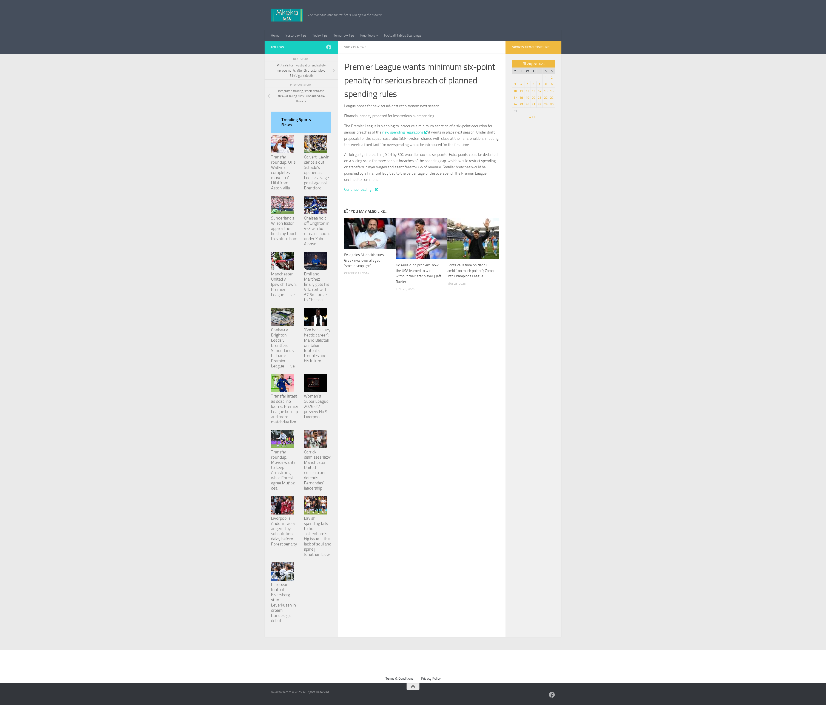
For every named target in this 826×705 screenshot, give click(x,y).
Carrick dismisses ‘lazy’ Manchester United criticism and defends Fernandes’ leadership (317, 470)
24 (515, 104)
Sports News (355, 47)
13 (533, 91)
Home (275, 35)
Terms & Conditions (399, 678)
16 (551, 91)
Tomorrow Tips (343, 35)
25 (521, 104)
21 (539, 98)
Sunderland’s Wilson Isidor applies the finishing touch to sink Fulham (284, 228)
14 (539, 91)
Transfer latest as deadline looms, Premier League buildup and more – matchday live (284, 408)
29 (545, 104)
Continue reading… (359, 189)
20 (533, 98)
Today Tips (319, 35)
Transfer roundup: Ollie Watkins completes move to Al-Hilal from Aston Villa (283, 172)
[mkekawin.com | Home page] (287, 15)
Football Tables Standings (402, 35)
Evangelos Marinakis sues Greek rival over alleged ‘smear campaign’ (364, 260)
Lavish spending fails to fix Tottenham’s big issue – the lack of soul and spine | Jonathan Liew (317, 536)
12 (527, 91)
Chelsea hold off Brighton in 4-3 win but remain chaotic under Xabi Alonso (317, 230)
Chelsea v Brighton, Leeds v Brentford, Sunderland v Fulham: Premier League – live (283, 348)
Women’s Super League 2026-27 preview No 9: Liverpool (316, 406)
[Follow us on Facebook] (328, 47)
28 (539, 104)
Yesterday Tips (295, 35)
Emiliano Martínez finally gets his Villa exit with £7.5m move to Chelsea (316, 286)
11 (521, 91)
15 (545, 91)
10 (515, 91)
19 (527, 98)
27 (533, 104)
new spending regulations (403, 132)
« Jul (532, 117)
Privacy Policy (431, 678)
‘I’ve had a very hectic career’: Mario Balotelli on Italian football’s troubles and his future (317, 345)
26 (527, 104)
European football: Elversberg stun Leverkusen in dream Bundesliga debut (283, 602)
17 (515, 98)
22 (545, 98)
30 (551, 104)
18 (521, 98)
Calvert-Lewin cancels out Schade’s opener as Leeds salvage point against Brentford (316, 172)
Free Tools (367, 35)
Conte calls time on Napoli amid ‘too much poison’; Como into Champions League (470, 270)
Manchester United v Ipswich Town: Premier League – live (284, 284)
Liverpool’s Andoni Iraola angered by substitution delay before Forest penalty (284, 531)
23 (551, 98)
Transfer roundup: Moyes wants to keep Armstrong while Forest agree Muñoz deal (283, 470)
